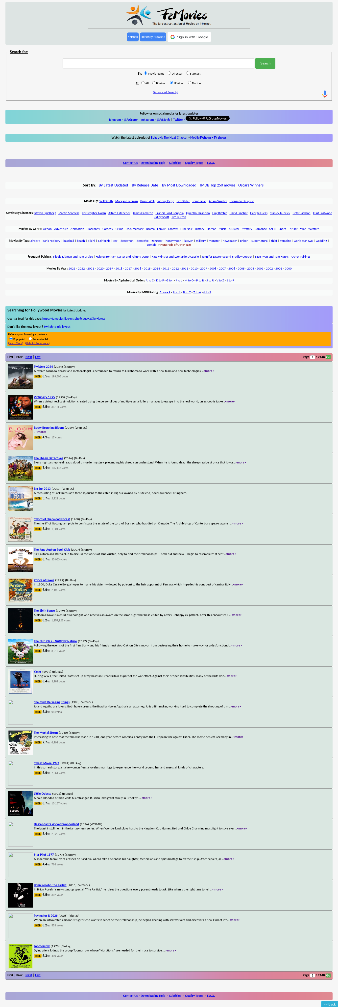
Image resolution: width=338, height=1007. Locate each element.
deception (127, 241)
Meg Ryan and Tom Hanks (272, 256)
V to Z (220, 280)
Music (222, 229)
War (303, 229)
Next (28, 357)
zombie (151, 244)
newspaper (230, 241)
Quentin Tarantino (198, 213)
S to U (210, 280)
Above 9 (165, 292)
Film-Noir (186, 229)
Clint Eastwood (322, 213)
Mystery (246, 229)
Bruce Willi (147, 201)
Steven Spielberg (45, 213)
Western (313, 229)
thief (274, 241)
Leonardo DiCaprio (242, 201)
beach (81, 241)
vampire (285, 241)
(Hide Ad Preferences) (37, 343)
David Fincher (239, 213)
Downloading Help (153, 163)
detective (142, 241)
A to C (150, 280)
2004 (250, 268)
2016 (137, 268)
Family (161, 229)
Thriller (293, 229)
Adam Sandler (218, 201)
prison (244, 241)
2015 (147, 268)
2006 (231, 268)
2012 (175, 268)
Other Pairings (300, 256)
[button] (189, 37)
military (201, 241)
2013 (166, 268)
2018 (119, 268)
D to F (160, 280)
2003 (260, 268)
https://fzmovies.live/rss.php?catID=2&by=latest (73, 318)
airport (35, 241)
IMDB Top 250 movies (217, 185)
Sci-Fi (272, 229)
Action (47, 229)
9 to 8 (177, 292)
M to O (189, 280)
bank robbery (51, 241)
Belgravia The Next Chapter (169, 137)
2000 (288, 268)
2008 (213, 268)
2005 (241, 268)
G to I (169, 280)
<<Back (133, 37)
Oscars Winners (251, 185)
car (115, 241)
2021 (90, 268)
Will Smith (106, 201)
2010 (194, 268)
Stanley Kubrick (280, 213)
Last (38, 357)
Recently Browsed (153, 37)
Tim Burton (178, 217)
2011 (184, 268)
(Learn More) (15, 343)
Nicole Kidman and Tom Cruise (73, 256)
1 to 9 (230, 280)
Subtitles (175, 163)
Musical (234, 229)
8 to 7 (187, 292)
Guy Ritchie (219, 213)
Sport (282, 229)
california (104, 241)
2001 (278, 268)
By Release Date (145, 185)
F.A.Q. (211, 163)
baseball (68, 241)
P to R (200, 280)
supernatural (259, 241)
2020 (100, 268)
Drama (150, 229)
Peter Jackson (302, 213)
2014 (156, 268)
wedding (321, 241)
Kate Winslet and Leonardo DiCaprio (175, 256)
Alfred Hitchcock (119, 213)
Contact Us (130, 163)
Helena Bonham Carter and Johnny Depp (122, 256)
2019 (109, 268)
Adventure (61, 229)
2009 (203, 268)
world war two (303, 241)
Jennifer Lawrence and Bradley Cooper (227, 256)
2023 (72, 268)
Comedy (107, 229)
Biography (93, 229)
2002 (269, 268)
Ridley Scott (161, 217)
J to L (179, 280)
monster (214, 241)
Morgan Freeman (126, 201)
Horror (211, 229)
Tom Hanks (199, 201)
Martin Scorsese (68, 213)
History (199, 229)
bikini (91, 241)
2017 (128, 268)
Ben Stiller (183, 201)
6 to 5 (207, 292)
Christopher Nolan (94, 213)
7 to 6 (197, 292)
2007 (222, 268)
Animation (77, 229)
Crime (119, 229)
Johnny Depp (165, 201)
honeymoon (173, 241)
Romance (261, 229)
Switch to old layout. (57, 327)
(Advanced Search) (165, 92)
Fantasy (173, 229)
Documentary (135, 229)
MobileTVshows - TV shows (208, 137)
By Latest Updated (114, 185)
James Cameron (143, 213)
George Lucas (258, 213)
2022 (81, 268)
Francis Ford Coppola (170, 213)
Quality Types (194, 163)
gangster (157, 241)
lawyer (188, 241)
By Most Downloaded (179, 185)
